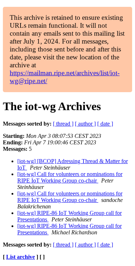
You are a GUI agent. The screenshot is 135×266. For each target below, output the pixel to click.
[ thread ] (63, 124)
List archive (20, 257)
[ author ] (85, 124)
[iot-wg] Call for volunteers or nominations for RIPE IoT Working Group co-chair (69, 177)
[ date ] (105, 124)
